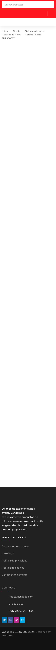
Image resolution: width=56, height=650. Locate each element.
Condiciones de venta (14, 574)
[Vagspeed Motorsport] (28, 22)
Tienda (16, 31)
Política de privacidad (14, 560)
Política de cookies (13, 567)
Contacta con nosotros (15, 546)
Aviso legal (8, 553)
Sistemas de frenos (35, 31)
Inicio (5, 31)
